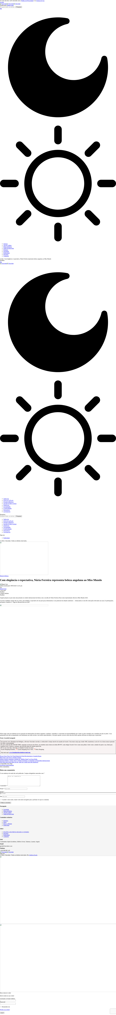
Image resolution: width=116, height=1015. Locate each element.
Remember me (6, 1007)
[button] (2, 2)
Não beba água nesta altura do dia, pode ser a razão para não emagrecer (19, 762)
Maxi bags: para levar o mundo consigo (10, 757)
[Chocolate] (10, 3)
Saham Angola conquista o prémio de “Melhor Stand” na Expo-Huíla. (18, 759)
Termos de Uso (40, 0)
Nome (2, 788)
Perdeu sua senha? (5, 1009)
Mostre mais (10, 5)
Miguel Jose (3, 589)
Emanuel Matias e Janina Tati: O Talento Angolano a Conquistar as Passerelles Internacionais (25, 760)
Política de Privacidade (27, 0)
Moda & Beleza (4, 576)
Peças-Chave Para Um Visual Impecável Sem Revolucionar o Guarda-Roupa (20, 756)
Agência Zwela (33, 855)
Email (2, 791)
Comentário (3, 785)
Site (1, 796)
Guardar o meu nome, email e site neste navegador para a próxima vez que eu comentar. (25, 799)
